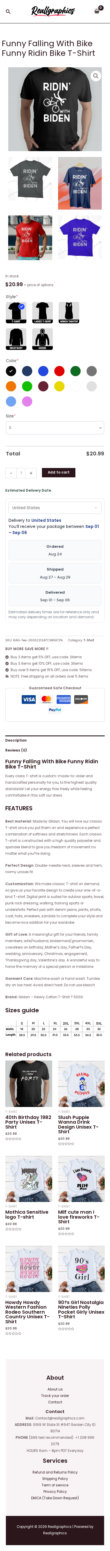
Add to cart (59, 472)
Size (11, 416)
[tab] (55, 740)
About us (55, 1389)
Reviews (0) (16, 750)
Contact (55, 1402)
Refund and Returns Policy (55, 1472)
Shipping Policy (55, 1478)
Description (16, 740)
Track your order (55, 1395)
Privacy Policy (55, 1491)
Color (12, 361)
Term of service (55, 1485)
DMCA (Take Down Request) (55, 1498)
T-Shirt (89, 640)
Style (12, 297)
